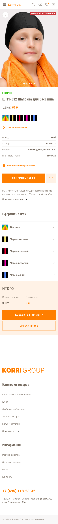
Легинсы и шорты (11, 416)
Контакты (7, 477)
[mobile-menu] (4, 4)
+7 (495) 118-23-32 (18, 491)
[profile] (33, 4)
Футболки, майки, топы (14, 409)
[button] (24, 84)
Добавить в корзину (29, 314)
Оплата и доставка (11, 462)
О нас (5, 469)
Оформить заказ (23, 178)
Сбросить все (29, 325)
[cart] (53, 4)
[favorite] (47, 4)
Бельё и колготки (11, 424)
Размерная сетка (11, 455)
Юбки (5, 402)
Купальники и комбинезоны (16, 394)
